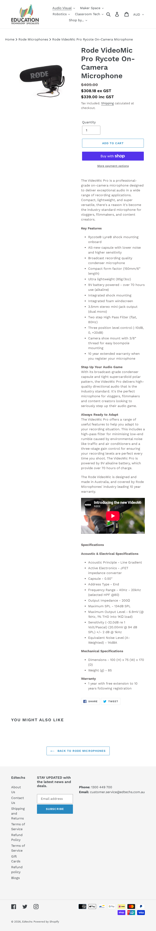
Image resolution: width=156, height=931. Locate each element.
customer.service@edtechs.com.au (117, 792)
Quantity (89, 122)
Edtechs (27, 921)
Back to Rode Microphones (81, 750)
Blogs (15, 878)
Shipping (107, 103)
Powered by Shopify (46, 921)
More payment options (113, 165)
